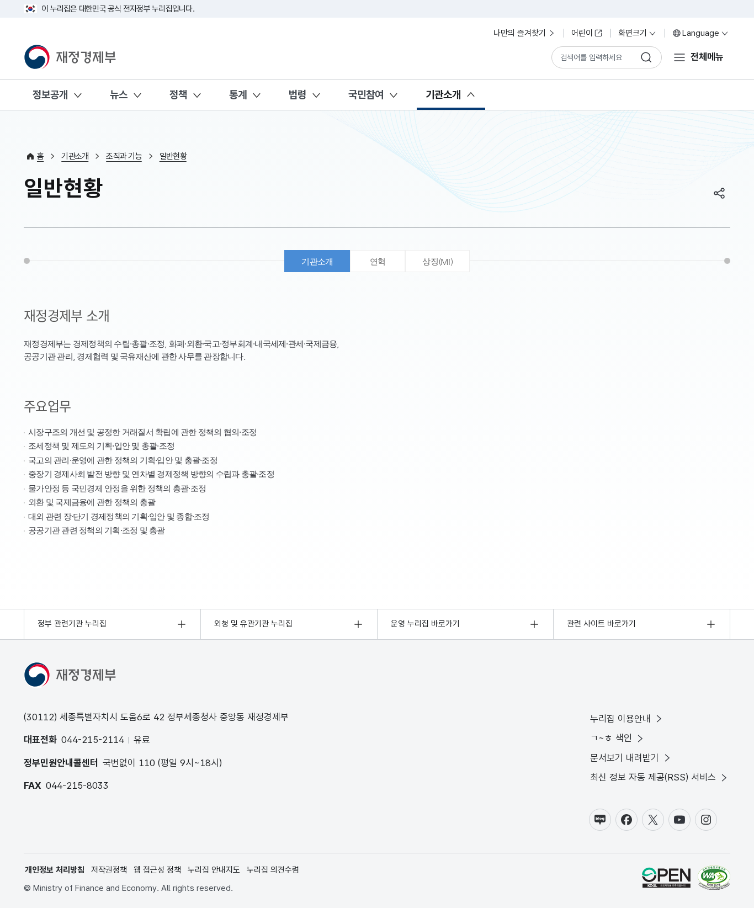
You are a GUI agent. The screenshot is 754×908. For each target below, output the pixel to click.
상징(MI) (437, 261)
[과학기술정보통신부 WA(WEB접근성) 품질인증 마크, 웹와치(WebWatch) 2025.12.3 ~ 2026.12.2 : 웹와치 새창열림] (714, 879)
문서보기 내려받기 (624, 757)
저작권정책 (109, 870)
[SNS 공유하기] (719, 193)
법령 (297, 94)
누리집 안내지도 (214, 870)
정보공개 (50, 94)
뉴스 (119, 94)
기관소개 (443, 94)
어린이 (582, 33)
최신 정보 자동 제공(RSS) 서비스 (653, 777)
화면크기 (632, 33)
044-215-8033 (77, 785)
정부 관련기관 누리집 (72, 624)
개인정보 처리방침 (54, 870)
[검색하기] (646, 57)
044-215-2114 (92, 739)
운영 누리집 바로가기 (425, 624)
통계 (238, 94)
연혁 (378, 261)
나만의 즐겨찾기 (519, 33)
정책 (178, 94)
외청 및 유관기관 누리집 (253, 624)
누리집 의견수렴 (273, 870)
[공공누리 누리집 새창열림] (666, 879)
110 (147, 762)
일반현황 (173, 156)
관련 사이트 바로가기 (601, 624)
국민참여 (366, 94)
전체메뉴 (707, 56)
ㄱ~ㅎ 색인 (611, 738)
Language (700, 33)
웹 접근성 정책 (157, 870)
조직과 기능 (124, 156)
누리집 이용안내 (620, 718)
